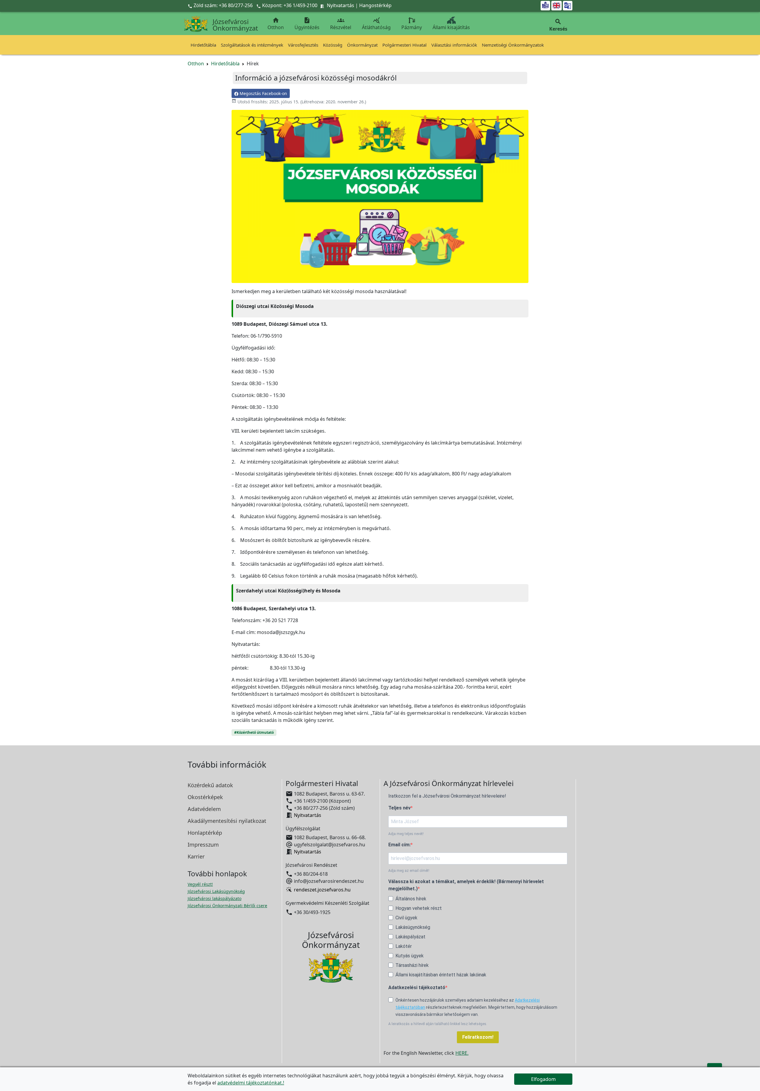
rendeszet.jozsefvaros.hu (322, 889)
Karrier (196, 856)
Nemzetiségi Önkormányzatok (513, 45)
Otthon (275, 24)
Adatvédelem (204, 808)
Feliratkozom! (477, 1037)
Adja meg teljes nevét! (406, 834)
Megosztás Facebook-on (262, 93)
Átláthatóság (376, 24)
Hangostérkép (375, 5)
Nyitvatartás (340, 5)
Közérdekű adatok (210, 785)
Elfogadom (543, 1079)
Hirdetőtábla (203, 45)
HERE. (461, 1053)
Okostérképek (205, 797)
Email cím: (399, 844)
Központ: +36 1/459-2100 (289, 5)
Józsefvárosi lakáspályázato (214, 898)
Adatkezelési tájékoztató (416, 987)
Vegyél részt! (200, 884)
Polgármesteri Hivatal (404, 45)
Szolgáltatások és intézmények (252, 45)
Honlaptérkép (205, 832)
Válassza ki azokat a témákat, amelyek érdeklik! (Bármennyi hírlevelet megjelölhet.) (466, 885)
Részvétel (340, 24)
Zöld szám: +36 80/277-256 (221, 5)
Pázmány (411, 27)
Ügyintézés (306, 24)
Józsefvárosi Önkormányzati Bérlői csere (227, 905)
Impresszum (203, 844)
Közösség (332, 45)
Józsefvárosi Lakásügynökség (216, 891)
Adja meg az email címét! (408, 871)
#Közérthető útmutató (254, 732)
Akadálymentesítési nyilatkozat (227, 820)
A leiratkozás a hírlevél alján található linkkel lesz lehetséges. (437, 1024)
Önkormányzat (362, 45)
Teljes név (399, 808)
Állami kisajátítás (451, 27)
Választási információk (454, 45)
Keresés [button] (558, 25)
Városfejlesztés (303, 45)
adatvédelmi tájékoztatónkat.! (250, 1082)
